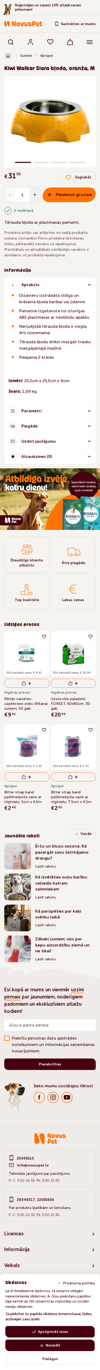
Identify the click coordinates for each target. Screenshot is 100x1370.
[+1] (35, 195)
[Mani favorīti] (50, 42)
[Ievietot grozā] (26, 683)
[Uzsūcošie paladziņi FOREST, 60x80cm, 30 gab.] (73, 653)
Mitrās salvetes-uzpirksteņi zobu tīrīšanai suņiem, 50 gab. (26, 704)
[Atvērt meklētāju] (10, 42)
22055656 (45, 1199)
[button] (5, 121)
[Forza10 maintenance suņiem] (50, 498)
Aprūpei (46, 56)
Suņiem (26, 56)
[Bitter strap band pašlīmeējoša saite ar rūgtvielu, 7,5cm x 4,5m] (73, 747)
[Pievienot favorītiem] (44, 636)
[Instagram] (53, 1097)
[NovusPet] (23, 23)
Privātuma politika (79, 1283)
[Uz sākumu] (8, 55)
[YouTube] (67, 1097)
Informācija (17, 1249)
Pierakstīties (50, 1064)
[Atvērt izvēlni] (89, 42)
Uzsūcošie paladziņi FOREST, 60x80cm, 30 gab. (70, 704)
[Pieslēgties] (30, 42)
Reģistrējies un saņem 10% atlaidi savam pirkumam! (48, 7)
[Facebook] (39, 1097)
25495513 (25, 1158)
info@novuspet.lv (33, 1165)
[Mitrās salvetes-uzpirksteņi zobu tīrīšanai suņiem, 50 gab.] (26, 653)
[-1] (10, 195)
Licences (14, 1234)
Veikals (12, 1265)
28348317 (26, 1199)
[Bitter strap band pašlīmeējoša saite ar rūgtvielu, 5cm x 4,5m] (26, 747)
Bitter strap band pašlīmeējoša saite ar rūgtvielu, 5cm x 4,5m (23, 797)
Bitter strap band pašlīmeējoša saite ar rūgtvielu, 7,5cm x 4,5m (71, 797)
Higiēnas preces (17, 692)
